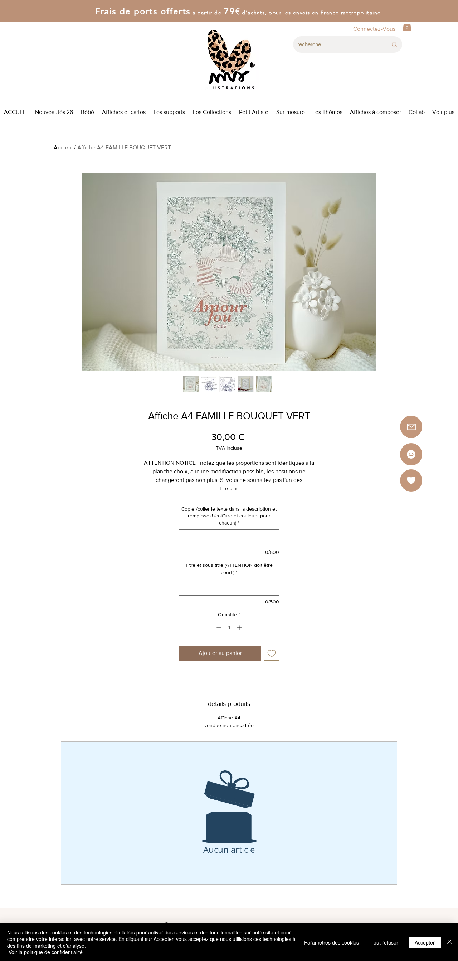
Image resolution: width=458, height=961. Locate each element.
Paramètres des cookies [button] (331, 942)
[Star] (411, 454)
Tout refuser (384, 942)
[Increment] (239, 627)
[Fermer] (449, 942)
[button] (407, 25)
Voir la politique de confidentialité (46, 952)
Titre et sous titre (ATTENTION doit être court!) (229, 568)
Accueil (63, 147)
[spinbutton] (229, 627)
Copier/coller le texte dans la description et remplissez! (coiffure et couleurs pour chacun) (229, 516)
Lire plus (229, 488)
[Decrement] (218, 627)
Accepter (425, 942)
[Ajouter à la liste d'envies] (271, 653)
